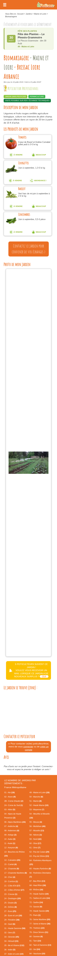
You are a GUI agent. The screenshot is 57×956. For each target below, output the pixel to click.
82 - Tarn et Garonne (40, 945)
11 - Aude (9, 843)
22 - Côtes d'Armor (14, 890)
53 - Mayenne (36, 809)
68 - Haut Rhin (37, 885)
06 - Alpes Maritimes (15, 822)
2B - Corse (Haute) (13, 801)
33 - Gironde (11, 937)
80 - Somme (36, 936)
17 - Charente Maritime (15, 873)
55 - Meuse (35, 822)
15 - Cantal (10, 864)
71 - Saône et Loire (39, 898)
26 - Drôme (10, 907)
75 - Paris (35, 915)
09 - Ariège (10, 835)
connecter (28, 746)
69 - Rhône (36, 890)
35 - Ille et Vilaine (14, 945)
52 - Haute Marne (38, 805)
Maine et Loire (40, 14)
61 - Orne (34, 848)
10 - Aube (9, 839)
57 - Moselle (36, 830)
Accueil (20, 14)
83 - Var (34, 949)
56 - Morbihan (37, 826)
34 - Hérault (11, 941)
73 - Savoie (35, 907)
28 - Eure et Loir (13, 915)
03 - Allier (9, 809)
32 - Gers (9, 933)
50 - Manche (36, 797)
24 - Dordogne (12, 898)
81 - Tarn (35, 941)
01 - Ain (9, 792)
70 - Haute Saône (39, 894)
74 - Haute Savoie (39, 911)
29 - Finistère (11, 920)
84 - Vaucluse (37, 954)
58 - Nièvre (35, 835)
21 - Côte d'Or (12, 886)
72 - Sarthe (36, 902)
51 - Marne (35, 801)
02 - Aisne (10, 797)
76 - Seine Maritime (39, 919)
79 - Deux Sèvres (38, 932)
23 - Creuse (10, 894)
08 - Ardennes (11, 830)
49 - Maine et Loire (39, 792)
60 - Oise (35, 843)
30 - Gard (9, 924)
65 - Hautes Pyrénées (40, 869)
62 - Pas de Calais (39, 852)
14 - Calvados (12, 860)
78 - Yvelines (36, 928)
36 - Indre (9, 950)
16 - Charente (11, 869)
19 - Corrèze (11, 881)
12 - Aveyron (11, 848)
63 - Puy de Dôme (39, 856)
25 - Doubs (10, 903)
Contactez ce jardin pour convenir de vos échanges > (28, 249)
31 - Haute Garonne (14, 928)
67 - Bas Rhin (37, 881)
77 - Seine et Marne (39, 924)
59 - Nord (35, 839)
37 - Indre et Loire (13, 954)
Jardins (29, 14)
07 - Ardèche (11, 826)
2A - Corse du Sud (13, 805)
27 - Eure (10, 911)
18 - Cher (9, 877)
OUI (44, 676)
